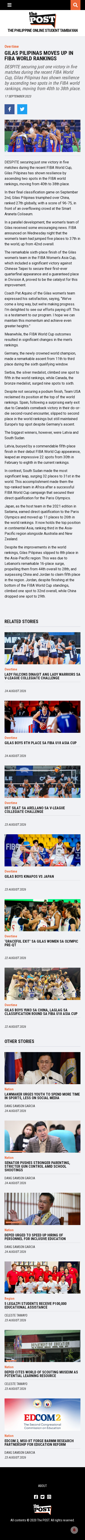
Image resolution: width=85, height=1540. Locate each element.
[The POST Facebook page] (36, 1497)
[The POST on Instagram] (49, 1497)
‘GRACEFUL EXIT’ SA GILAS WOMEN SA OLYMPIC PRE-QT (41, 943)
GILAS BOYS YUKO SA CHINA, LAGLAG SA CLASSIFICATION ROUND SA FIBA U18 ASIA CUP (41, 1012)
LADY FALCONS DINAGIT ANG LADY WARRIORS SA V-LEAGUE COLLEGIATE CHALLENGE (42, 676)
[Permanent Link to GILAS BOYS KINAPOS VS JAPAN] (42, 850)
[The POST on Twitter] (42, 1497)
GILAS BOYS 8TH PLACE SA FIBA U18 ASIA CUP (41, 743)
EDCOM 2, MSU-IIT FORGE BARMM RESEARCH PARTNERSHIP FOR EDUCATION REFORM (39, 1442)
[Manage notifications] (74, 1530)
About (42, 1486)
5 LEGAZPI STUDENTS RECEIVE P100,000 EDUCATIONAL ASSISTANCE (35, 1305)
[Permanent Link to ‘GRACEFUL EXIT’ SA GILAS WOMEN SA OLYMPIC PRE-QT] (42, 915)
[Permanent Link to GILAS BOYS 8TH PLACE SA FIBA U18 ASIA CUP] (42, 717)
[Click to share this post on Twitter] (22, 109)
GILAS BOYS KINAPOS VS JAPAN (29, 876)
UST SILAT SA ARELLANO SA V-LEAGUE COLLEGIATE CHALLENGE (35, 810)
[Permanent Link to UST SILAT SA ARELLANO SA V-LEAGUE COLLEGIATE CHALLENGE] (42, 782)
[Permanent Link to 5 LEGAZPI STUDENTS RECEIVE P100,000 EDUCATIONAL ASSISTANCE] (42, 1277)
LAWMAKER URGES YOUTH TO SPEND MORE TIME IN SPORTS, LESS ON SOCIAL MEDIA (42, 1096)
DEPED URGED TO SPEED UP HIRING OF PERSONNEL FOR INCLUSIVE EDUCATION (35, 1237)
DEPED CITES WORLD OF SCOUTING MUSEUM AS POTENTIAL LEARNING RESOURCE (41, 1374)
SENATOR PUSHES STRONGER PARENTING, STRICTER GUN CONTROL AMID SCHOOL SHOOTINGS (37, 1166)
